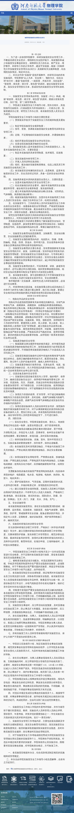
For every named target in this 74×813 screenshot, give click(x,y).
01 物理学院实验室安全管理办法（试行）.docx (27, 769)
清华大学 (3, 796)
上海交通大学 (3, 807)
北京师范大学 (15, 799)
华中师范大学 (15, 807)
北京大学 (14, 796)
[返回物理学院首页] (37, 6)
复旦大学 (3, 802)
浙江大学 (14, 802)
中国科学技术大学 (4, 799)
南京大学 (14, 804)
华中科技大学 (3, 804)
